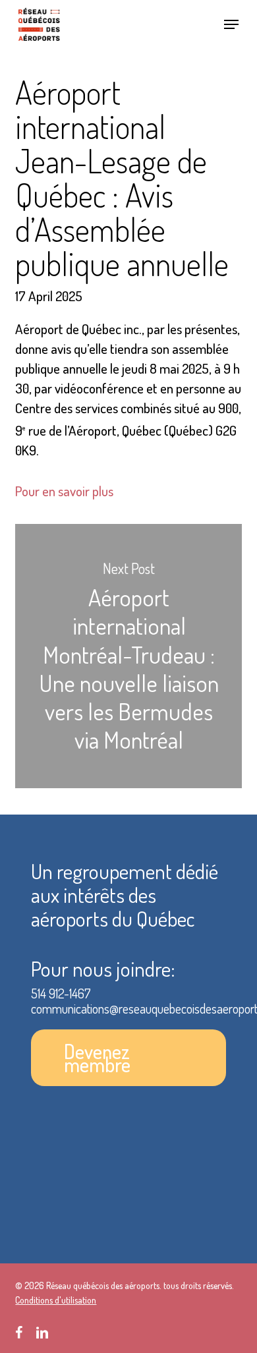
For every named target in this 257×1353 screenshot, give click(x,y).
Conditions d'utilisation (55, 1300)
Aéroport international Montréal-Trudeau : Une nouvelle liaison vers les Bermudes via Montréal (128, 656)
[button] (231, 24)
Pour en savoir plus (64, 491)
